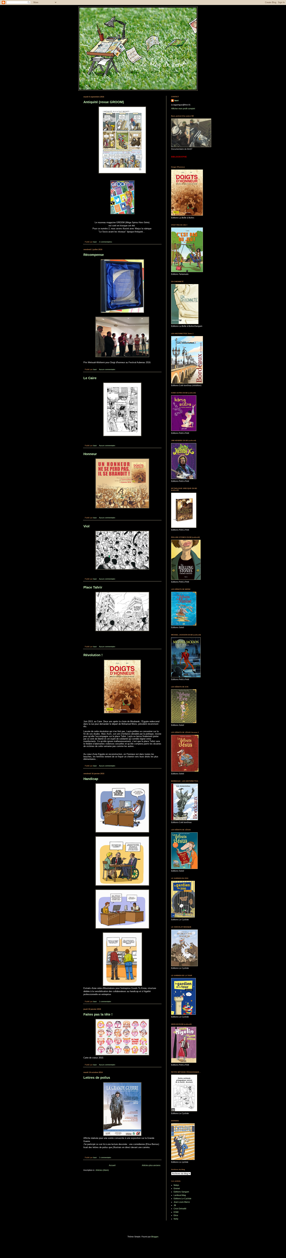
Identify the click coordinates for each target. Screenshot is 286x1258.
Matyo (176, 1185)
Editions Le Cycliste (182, 1198)
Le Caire (89, 378)
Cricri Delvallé (180, 1208)
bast (176, 100)
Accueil (112, 1165)
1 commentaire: (105, 1001)
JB (175, 1205)
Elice (176, 1215)
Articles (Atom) (102, 1170)
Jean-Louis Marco (182, 1202)
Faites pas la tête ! (98, 1014)
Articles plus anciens (151, 1165)
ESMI (176, 1212)
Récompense (93, 255)
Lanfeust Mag (180, 1195)
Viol (86, 526)
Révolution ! (93, 655)
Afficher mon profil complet (183, 108)
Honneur (90, 454)
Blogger (154, 1237)
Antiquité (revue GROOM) (103, 102)
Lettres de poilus (96, 1077)
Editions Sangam (181, 1192)
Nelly (176, 1219)
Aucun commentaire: (107, 369)
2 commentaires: (106, 242)
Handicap (90, 779)
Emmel (177, 1188)
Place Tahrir (92, 587)
